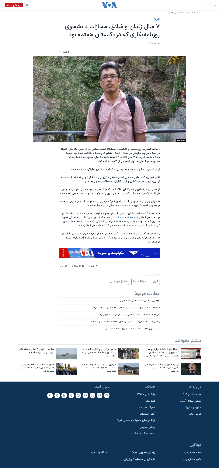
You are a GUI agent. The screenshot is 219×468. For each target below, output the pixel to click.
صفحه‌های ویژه (192, 453)
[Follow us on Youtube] (85, 395)
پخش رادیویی (147, 427)
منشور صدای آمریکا (190, 401)
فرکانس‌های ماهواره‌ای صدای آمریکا (135, 421)
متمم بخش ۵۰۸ (192, 395)
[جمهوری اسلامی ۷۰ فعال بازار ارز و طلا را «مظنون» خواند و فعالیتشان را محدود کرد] (66, 369)
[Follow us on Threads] (71, 395)
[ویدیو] (27, 5)
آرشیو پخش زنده (192, 459)
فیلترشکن (150, 401)
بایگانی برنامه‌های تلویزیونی (139, 459)
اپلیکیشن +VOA (146, 395)
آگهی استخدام (147, 414)
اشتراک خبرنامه (147, 408)
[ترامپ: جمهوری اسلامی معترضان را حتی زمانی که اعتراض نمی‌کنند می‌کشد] (191, 369)
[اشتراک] (50, 395)
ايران (156, 19)
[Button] (64, 52)
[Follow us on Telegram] (99, 395)
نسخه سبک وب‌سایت (143, 434)
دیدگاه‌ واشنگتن (99, 453)
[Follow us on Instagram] (78, 395)
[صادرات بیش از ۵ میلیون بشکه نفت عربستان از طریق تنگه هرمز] (66, 353)
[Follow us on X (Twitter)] (92, 395)
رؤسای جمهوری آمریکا (143, 453)
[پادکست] (57, 395)
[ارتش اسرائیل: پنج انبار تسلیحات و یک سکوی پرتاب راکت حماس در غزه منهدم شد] (128, 353)
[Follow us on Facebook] (107, 395)
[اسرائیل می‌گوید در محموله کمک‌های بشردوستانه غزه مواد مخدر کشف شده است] (128, 369)
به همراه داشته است (125, 218)
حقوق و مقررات (192, 408)
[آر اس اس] (64, 395)
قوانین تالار (195, 414)
